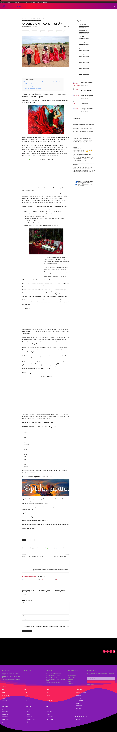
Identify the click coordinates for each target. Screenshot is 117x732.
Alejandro (81, 67)
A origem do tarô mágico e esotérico (53, 673)
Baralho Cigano (32, 18)
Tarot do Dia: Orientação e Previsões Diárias (11, 682)
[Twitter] (110, 651)
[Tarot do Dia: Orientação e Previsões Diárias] (76, 103)
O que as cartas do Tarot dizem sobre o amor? (33, 556)
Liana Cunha (81, 54)
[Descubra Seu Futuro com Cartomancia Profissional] (62, 584)
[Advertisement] (58, 13)
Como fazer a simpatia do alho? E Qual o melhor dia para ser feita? (58, 557)
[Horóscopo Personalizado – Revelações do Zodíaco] (76, 84)
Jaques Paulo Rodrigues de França (79, 124)
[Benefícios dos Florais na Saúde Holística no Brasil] (76, 90)
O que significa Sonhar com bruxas (53, 682)
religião (40, 539)
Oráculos (45, 2)
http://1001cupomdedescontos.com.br (85, 51)
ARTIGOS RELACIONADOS (29, 576)
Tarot (34, 2)
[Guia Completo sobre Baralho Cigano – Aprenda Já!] (46, 584)
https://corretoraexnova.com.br (37, 565)
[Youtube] (114, 651)
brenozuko (81, 61)
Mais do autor (41, 576)
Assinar (101, 681)
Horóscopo (25, 2)
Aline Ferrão (81, 36)
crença (32, 539)
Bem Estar (39, 2)
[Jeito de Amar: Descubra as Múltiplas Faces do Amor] (76, 97)
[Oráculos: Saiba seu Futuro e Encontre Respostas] (29, 584)
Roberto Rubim (82, 24)
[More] (64, 31)
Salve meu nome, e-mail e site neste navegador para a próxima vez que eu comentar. (45, 627)
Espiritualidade (18, 2)
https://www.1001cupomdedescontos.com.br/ (86, 76)
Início (23, 18)
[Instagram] (107, 651)
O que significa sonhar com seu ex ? (82, 135)
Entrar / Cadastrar (5, 2)
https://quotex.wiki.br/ (82, 27)
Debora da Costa (83, 42)
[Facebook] (104, 651)
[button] (114, 6)
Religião (39, 20)
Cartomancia (35, 20)
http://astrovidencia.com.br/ (83, 45)
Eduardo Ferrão (82, 48)
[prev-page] (23, 594)
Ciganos (28, 539)
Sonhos (30, 2)
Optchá (36, 539)
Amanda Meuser (27, 26)
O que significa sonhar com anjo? (84, 154)
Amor (12, 2)
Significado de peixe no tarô (52, 677)
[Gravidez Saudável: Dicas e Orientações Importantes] (76, 110)
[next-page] (25, 594)
